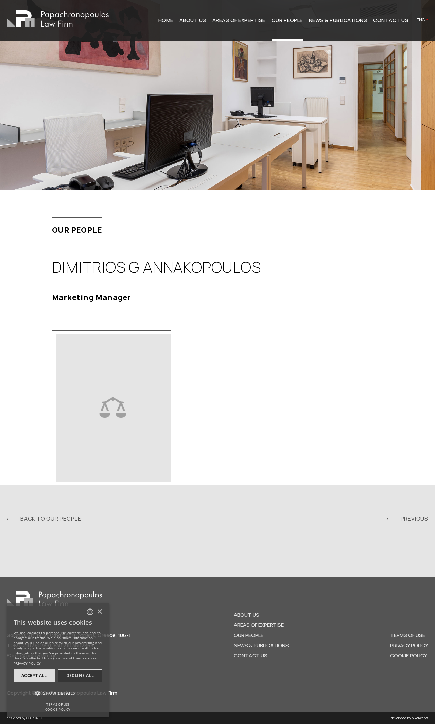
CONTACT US (390, 20)
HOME (165, 20)
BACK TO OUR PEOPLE (50, 519)
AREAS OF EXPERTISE (238, 20)
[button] (58, 693)
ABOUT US (192, 20)
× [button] (99, 611)
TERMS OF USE (407, 635)
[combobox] (90, 611)
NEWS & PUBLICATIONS (338, 20)
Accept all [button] (34, 675)
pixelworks (420, 718)
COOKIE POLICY (408, 655)
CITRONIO (34, 718)
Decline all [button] (80, 675)
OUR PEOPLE (287, 20)
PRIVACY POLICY (409, 645)
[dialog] (58, 660)
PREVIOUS (414, 519)
